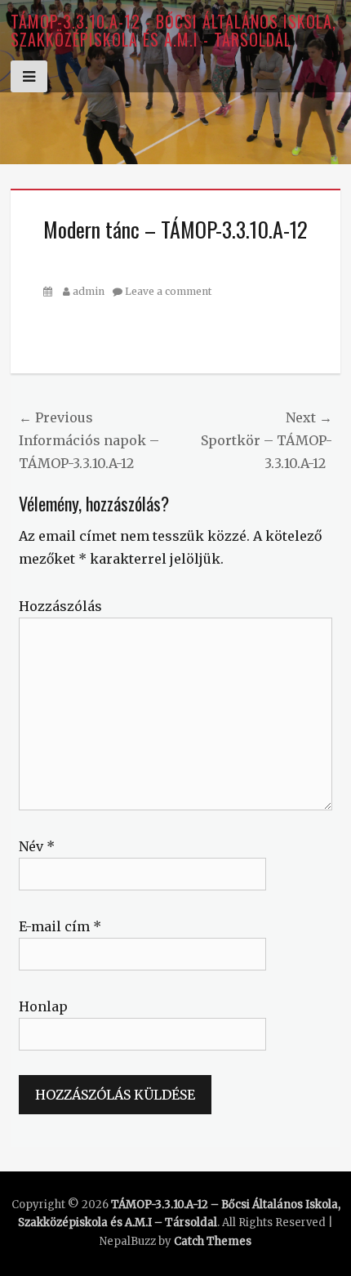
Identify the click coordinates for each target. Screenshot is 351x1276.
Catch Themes (212, 1241)
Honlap (43, 1006)
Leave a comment (168, 291)
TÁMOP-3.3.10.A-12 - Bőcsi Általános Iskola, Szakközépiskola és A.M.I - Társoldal (173, 30)
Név (37, 846)
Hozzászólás (60, 606)
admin (88, 291)
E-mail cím (60, 926)
